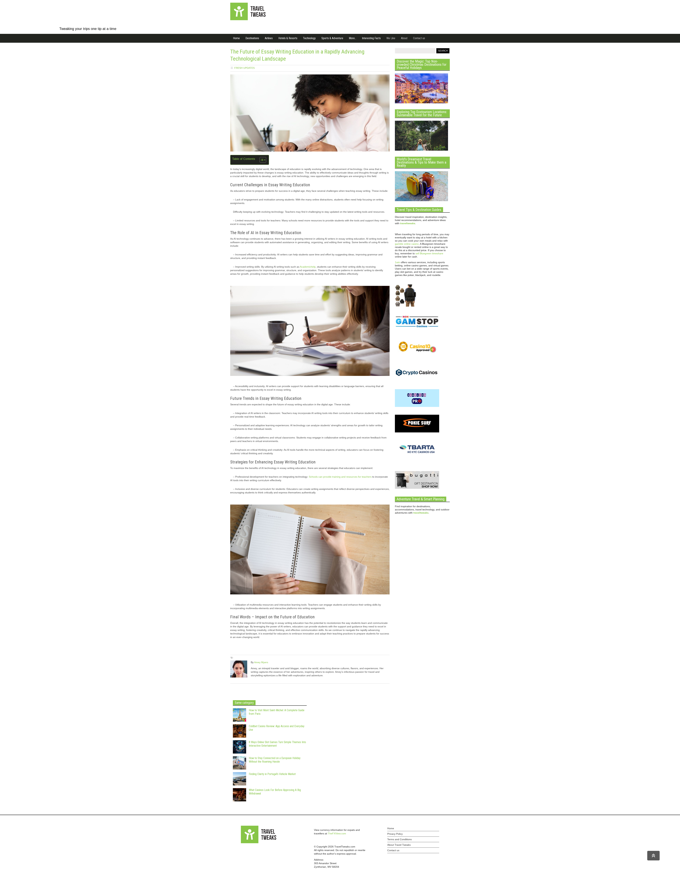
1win (397, 262)
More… (352, 38)
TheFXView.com (337, 833)
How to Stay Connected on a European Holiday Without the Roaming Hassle (275, 759)
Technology (309, 38)
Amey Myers (261, 662)
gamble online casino (407, 243)
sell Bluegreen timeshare (429, 253)
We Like (390, 38)
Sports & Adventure (332, 38)
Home (236, 38)
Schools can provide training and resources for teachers (340, 476)
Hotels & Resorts (287, 38)
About (404, 38)
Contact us (419, 38)
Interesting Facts (371, 38)
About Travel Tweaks (399, 844)
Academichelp (308, 266)
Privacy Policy (395, 833)
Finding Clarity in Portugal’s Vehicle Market (272, 774)
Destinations (252, 38)
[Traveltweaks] (248, 19)
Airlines (269, 38)
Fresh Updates (244, 67)
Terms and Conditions (399, 839)
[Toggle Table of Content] (261, 160)
